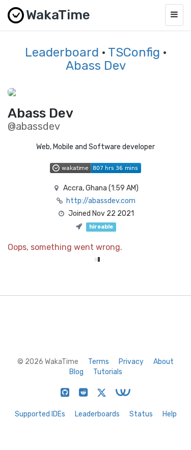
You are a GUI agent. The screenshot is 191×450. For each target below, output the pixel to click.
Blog (76, 372)
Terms (98, 361)
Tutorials (107, 372)
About (163, 361)
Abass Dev (96, 66)
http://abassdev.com (100, 200)
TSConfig (134, 52)
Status (141, 414)
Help (169, 414)
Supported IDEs (40, 414)
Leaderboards (97, 414)
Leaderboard (62, 52)
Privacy (131, 361)
